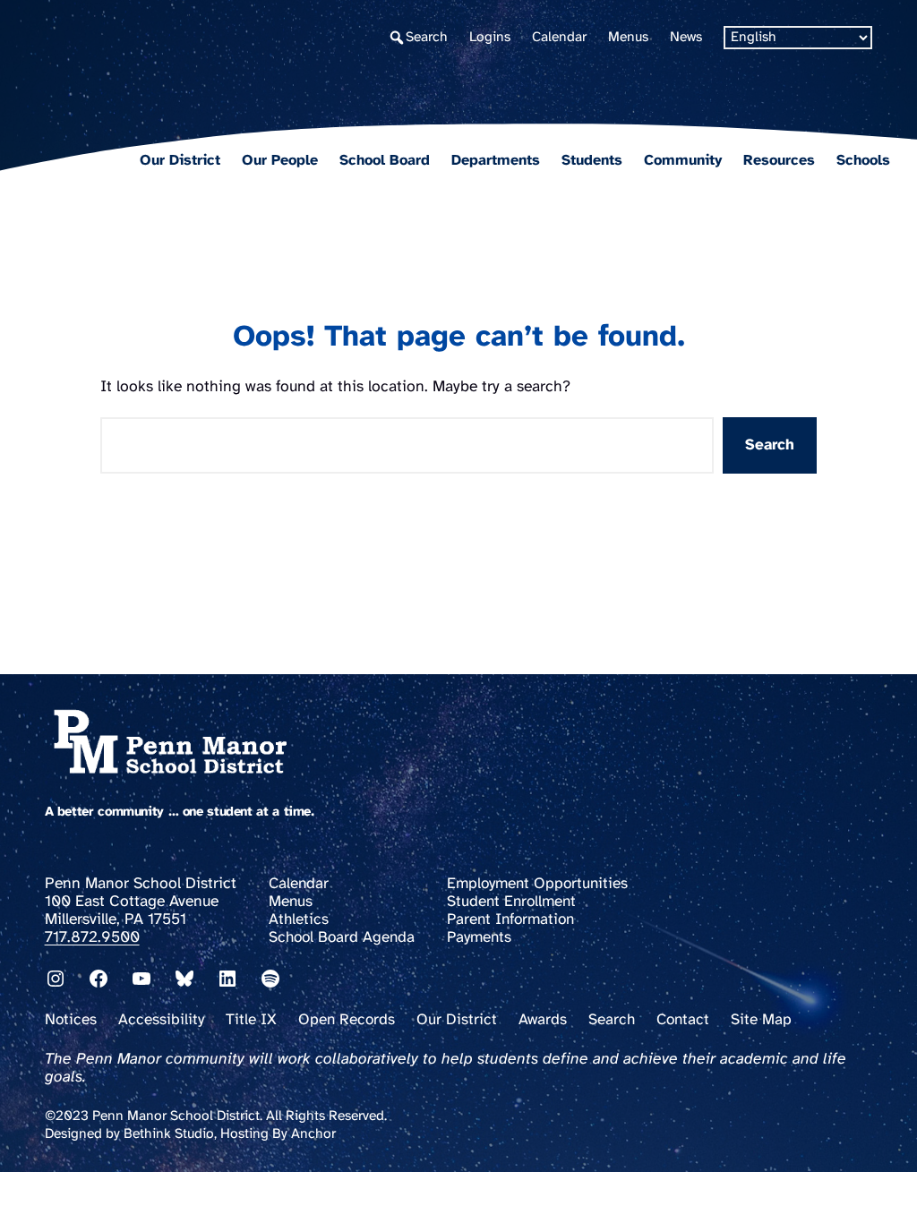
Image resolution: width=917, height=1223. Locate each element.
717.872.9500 (92, 937)
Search (769, 445)
